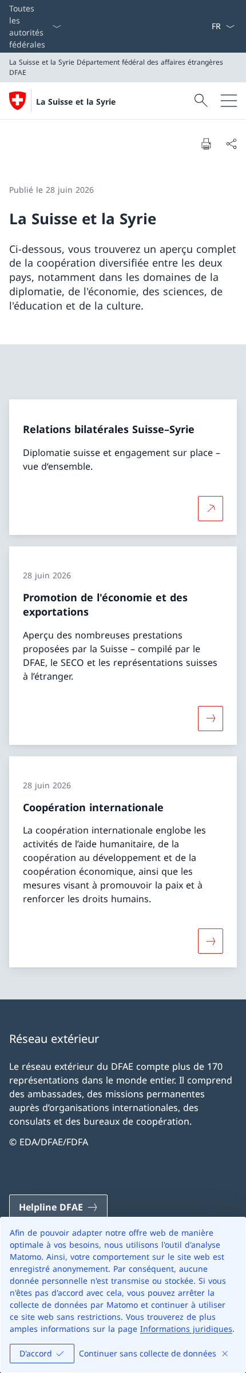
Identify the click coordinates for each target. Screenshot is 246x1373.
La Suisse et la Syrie (76, 101)
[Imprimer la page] (206, 143)
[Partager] (231, 143)
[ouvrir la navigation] (229, 100)
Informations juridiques (186, 1328)
